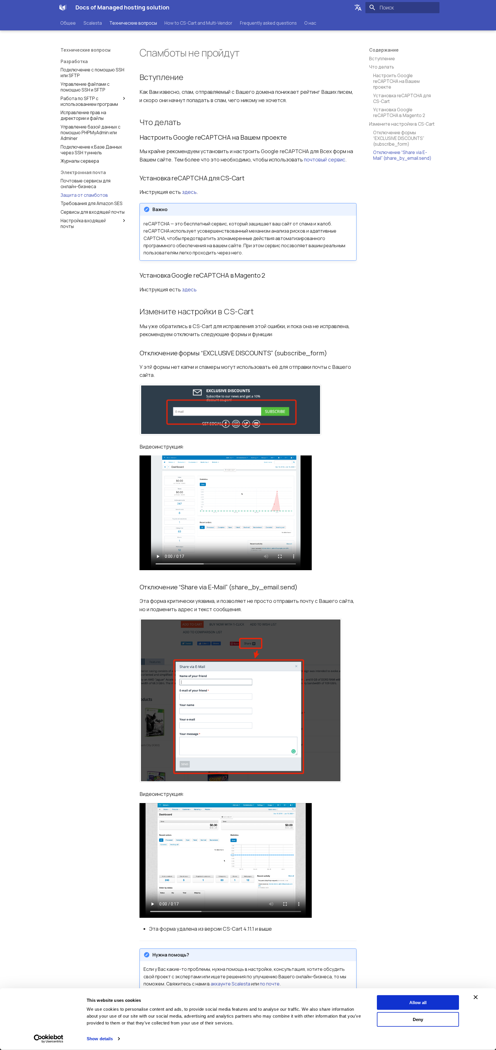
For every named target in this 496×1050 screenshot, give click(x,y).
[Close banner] (476, 997)
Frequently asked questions (268, 23)
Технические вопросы (133, 23)
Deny (418, 1019)
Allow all (418, 1002)
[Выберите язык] (358, 7)
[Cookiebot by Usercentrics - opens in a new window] (49, 1039)
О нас (310, 23)
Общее (68, 23)
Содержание (384, 50)
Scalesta (93, 23)
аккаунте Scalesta (230, 984)
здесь (189, 191)
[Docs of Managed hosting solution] (63, 7)
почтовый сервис (324, 159)
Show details (100, 1038)
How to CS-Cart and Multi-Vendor (198, 23)
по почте (270, 984)
